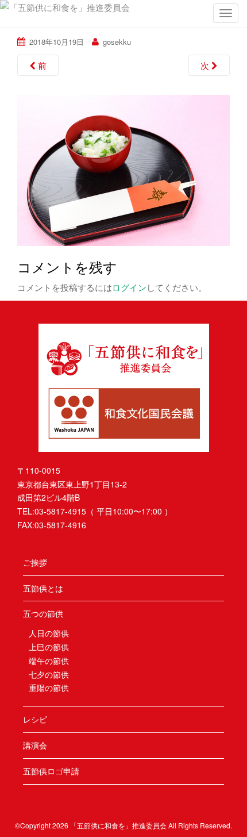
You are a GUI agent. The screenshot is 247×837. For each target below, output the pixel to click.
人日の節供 (49, 633)
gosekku (117, 41)
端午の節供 (49, 660)
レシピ (35, 719)
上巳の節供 (49, 646)
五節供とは (43, 588)
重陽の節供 (49, 687)
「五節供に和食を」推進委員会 (118, 825)
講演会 (35, 745)
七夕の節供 (49, 674)
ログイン (129, 287)
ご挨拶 (35, 562)
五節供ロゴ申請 (51, 771)
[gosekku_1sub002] (123, 169)
